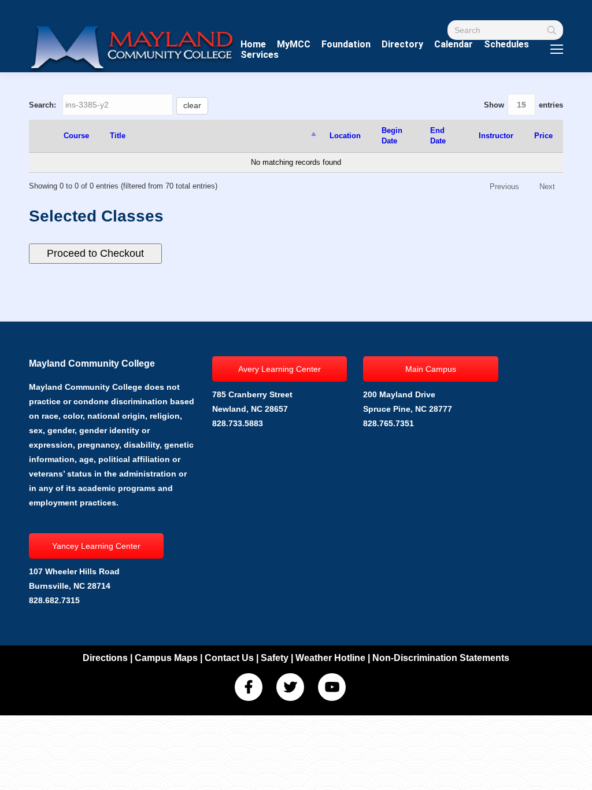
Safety (274, 658)
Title (117, 135)
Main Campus (430, 369)
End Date (438, 135)
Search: (115, 105)
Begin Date (392, 135)
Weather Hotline (330, 658)
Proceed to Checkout (95, 253)
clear (192, 105)
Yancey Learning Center (96, 546)
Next (547, 186)
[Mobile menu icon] (556, 49)
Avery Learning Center (279, 369)
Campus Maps (166, 658)
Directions (105, 658)
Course (76, 135)
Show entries (523, 105)
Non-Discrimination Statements (440, 658)
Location (345, 135)
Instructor (496, 135)
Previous (504, 186)
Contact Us (229, 658)
